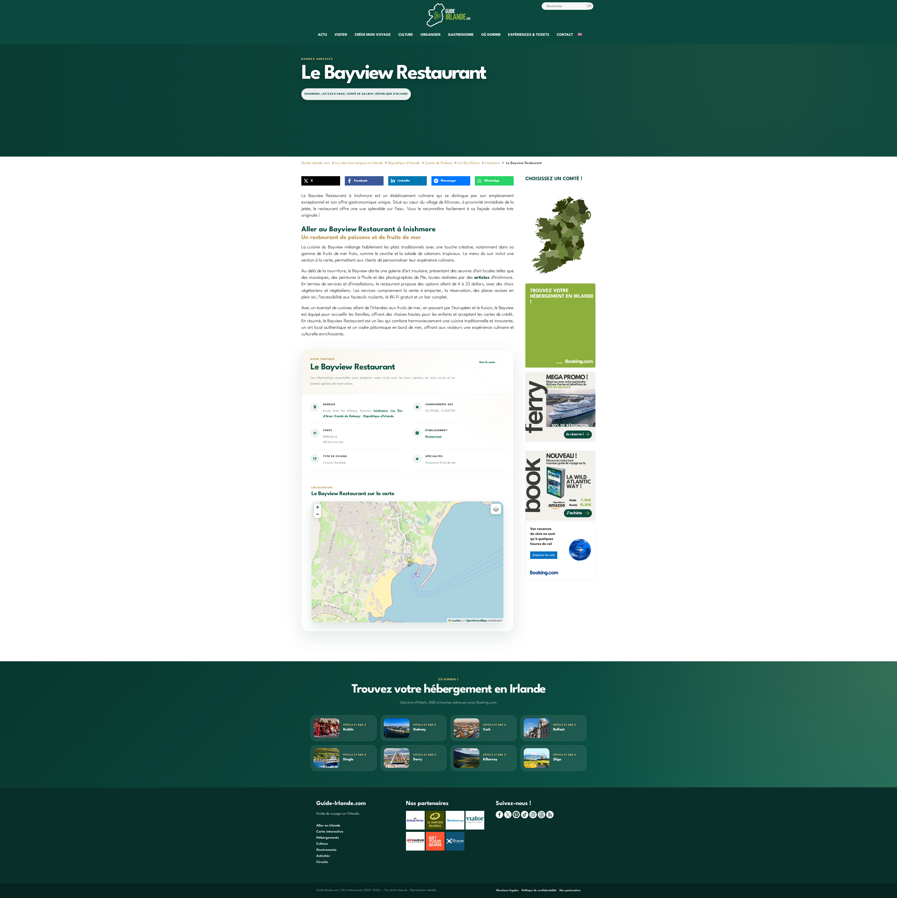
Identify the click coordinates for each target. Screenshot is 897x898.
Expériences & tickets (528, 35)
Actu (322, 35)
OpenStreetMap (476, 620)
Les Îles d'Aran (333, 94)
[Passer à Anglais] (580, 35)
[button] (409, 561)
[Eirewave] (416, 849)
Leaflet (456, 620)
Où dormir (491, 35)
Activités (323, 856)
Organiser (430, 35)
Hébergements (327, 837)
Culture (405, 35)
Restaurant (433, 436)
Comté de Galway (360, 94)
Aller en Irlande (328, 825)
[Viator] (475, 828)
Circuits (322, 862)
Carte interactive (329, 831)
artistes (482, 277)
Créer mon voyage (373, 35)
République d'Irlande (391, 94)
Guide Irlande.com (315, 163)
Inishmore (312, 94)
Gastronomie (461, 35)
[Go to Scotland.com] (456, 849)
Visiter (341, 35)
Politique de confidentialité (539, 890)
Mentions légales (507, 890)
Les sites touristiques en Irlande (359, 163)
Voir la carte (487, 362)
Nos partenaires (570, 890)
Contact (565, 35)
